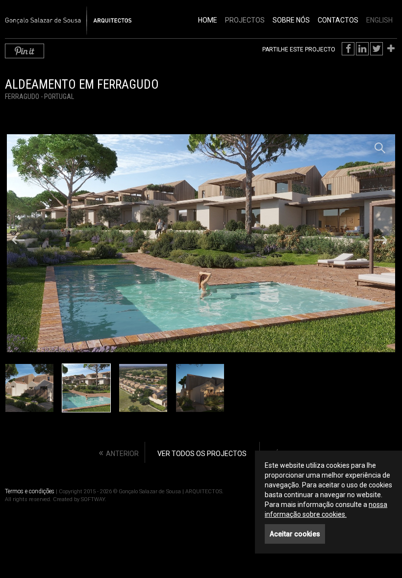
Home (207, 20)
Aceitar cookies (295, 534)
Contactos (338, 20)
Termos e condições (29, 491)
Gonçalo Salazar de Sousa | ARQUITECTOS (57, 15)
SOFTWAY (93, 499)
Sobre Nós (291, 20)
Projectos (245, 20)
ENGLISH (379, 20)
